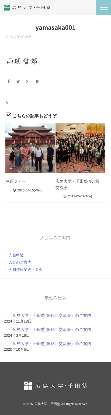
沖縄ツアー (15, 181)
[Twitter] (19, 81)
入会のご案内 (20, 262)
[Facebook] (9, 81)
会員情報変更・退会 (26, 269)
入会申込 (16, 255)
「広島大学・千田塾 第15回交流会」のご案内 (50, 329)
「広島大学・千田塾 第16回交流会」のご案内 (50, 315)
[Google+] (29, 81)
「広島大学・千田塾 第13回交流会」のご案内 (50, 343)
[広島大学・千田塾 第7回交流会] (80, 148)
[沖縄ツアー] (30, 148)
